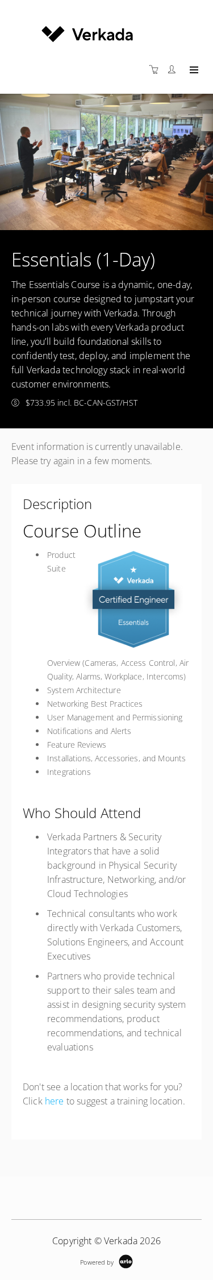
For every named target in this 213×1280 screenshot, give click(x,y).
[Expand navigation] (193, 70)
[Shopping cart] (156, 69)
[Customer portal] (174, 70)
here (54, 1101)
